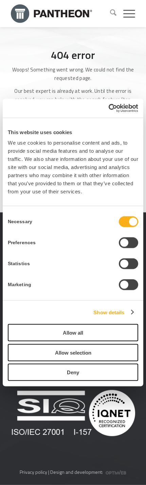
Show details (108, 312)
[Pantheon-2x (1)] (58, 13)
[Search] (109, 13)
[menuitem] (109, 13)
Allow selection (73, 352)
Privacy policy (33, 472)
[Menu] (125, 13)
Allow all (73, 333)
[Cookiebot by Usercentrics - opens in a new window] (108, 108)
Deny (73, 372)
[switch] (128, 242)
